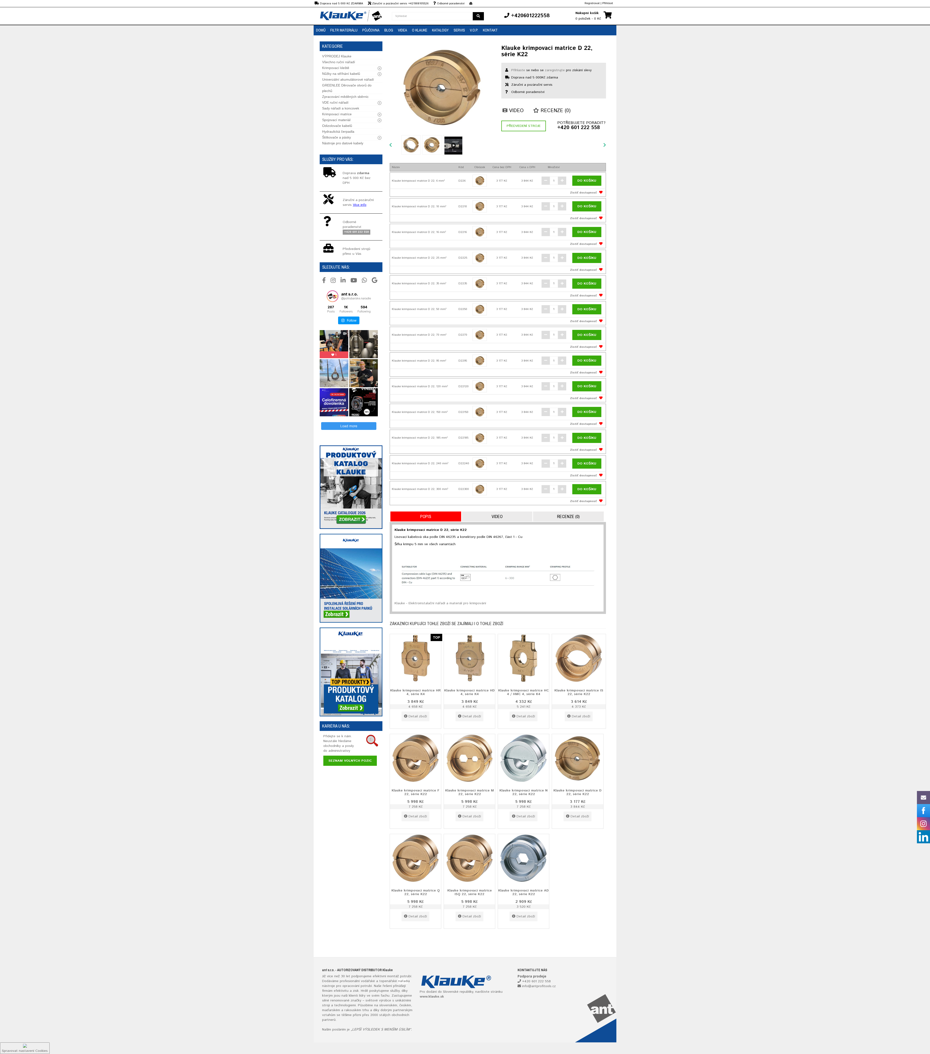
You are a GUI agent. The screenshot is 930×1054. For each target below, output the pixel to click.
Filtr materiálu (343, 30)
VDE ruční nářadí (335, 102)
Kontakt (490, 30)
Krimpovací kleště (335, 68)
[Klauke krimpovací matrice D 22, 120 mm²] (480, 386)
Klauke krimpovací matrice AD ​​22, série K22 (523, 892)
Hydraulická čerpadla (338, 131)
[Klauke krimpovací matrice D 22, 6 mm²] (480, 181)
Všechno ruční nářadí (338, 62)
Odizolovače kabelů (337, 126)
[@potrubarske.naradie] (332, 296)
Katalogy (440, 30)
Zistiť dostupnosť (583, 193)
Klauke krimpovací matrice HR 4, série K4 (415, 692)
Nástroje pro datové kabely (342, 143)
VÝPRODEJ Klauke (336, 56)
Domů (321, 30)
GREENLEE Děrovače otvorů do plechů (347, 88)
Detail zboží (418, 716)
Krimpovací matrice (337, 114)
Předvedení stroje (524, 126)
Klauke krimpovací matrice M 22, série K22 (469, 792)
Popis (425, 516)
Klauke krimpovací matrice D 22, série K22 (577, 792)
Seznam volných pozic (350, 760)
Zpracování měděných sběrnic (345, 97)
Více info (359, 204)
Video (515, 110)
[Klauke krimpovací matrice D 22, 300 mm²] (480, 489)
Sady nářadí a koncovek (340, 108)
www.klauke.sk (432, 996)
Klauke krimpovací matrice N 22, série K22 (523, 792)
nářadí (403, 981)
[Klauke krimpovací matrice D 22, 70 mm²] (480, 335)
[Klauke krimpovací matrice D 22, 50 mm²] (480, 309)
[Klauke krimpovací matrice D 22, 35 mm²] (480, 284)
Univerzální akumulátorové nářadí (348, 79)
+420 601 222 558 (578, 127)
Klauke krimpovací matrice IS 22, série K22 (578, 692)
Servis (459, 30)
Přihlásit (607, 3)
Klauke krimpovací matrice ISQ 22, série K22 (469, 892)
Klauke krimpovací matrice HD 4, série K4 (469, 692)
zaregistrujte (555, 70)
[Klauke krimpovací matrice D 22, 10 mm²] (480, 206)
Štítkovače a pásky (336, 137)
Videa (402, 30)
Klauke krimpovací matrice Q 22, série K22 (415, 892)
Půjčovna (371, 30)
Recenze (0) (555, 110)
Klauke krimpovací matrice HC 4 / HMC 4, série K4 (523, 692)
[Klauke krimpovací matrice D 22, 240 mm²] (480, 463)
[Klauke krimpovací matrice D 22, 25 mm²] (480, 258)
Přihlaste (518, 70)
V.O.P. (474, 30)
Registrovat (592, 3)
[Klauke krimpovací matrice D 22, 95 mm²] (480, 361)
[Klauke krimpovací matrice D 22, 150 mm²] (480, 412)
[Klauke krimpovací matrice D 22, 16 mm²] (480, 232)
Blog (388, 30)
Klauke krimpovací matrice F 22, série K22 (415, 792)
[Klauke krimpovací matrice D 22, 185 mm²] (480, 438)
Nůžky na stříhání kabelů (341, 74)
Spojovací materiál (336, 120)
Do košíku (586, 180)
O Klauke (419, 30)
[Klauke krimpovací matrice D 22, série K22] (442, 87)
